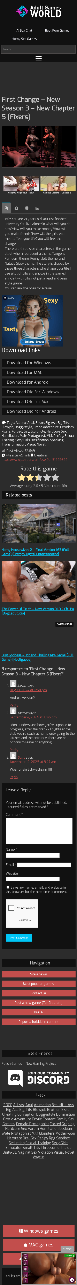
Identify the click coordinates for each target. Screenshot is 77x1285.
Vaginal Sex (27, 1152)
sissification (40, 440)
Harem (33, 1128)
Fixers (6, 431)
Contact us (38, 993)
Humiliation (10, 436)
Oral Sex (30, 1138)
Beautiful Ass (63, 1105)
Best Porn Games (57, 30)
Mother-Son (65, 1133)
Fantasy (8, 1124)
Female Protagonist (32, 1124)
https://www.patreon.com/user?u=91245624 (34, 459)
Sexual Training (38, 1143)
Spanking (57, 440)
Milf (49, 436)
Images (37, 208)
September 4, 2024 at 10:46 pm (33, 717)
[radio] (21, 478)
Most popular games (38, 984)
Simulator (14, 1147)
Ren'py (58, 436)
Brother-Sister (59, 1109)
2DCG (7, 1105)
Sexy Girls (22, 440)
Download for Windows (29, 363)
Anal (30, 423)
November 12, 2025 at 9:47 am (33, 762)
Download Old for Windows (33, 392)
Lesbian (65, 1128)
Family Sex (65, 1119)
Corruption (26, 1114)
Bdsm (40, 423)
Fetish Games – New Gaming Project (29, 1063)
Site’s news (38, 974)
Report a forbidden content (39, 1022)
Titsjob (65, 1147)
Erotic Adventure (46, 427)
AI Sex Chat (24, 30)
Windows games (40, 1231)
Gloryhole (38, 431)
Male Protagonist (32, 436)
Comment (14, 814)
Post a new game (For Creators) (38, 1003)
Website (12, 873)
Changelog (27, 208)
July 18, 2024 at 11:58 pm (28, 690)
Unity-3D (10, 1152)
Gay (26, 431)
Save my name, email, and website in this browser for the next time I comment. (37, 889)
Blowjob (7, 427)
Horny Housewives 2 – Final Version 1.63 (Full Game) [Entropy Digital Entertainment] (35, 552)
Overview (6, 208)
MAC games (40, 1245)
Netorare (14, 1138)
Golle (21, 757)
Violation (45, 1152)
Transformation (13, 444)
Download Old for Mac (28, 401)
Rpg (52, 1138)
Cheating (9, 1114)
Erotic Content (44, 1119)
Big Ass (51, 423)
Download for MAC (24, 372)
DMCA (38, 1012)
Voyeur (38, 1157)
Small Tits (31, 1147)
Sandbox (63, 1138)
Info (16, 208)
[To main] (39, 11)
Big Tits (63, 423)
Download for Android (27, 382)
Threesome (50, 1147)
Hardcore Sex (56, 431)
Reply (14, 705)
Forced (17, 431)
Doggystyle (23, 427)
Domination (65, 1114)
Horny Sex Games (24, 39)
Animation (42, 1105)
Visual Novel (36, 444)
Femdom (67, 427)
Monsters (47, 1133)
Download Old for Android (31, 411)
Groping (68, 1124)
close (67, 1249)
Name (11, 850)
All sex (21, 423)
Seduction (17, 1143)
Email (11, 865)
